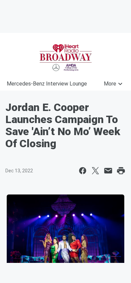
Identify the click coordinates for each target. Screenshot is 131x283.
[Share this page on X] (95, 170)
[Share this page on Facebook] (82, 170)
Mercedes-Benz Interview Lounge (47, 83)
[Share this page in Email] (108, 170)
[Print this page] (121, 170)
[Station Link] (65, 57)
